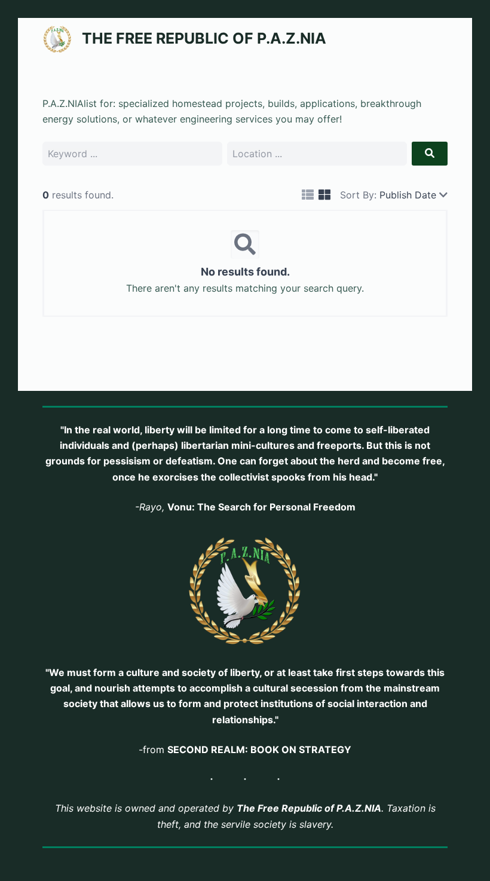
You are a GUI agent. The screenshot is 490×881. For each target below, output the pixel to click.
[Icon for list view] (308, 195)
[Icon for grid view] (324, 195)
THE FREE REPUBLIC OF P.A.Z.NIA (204, 38)
